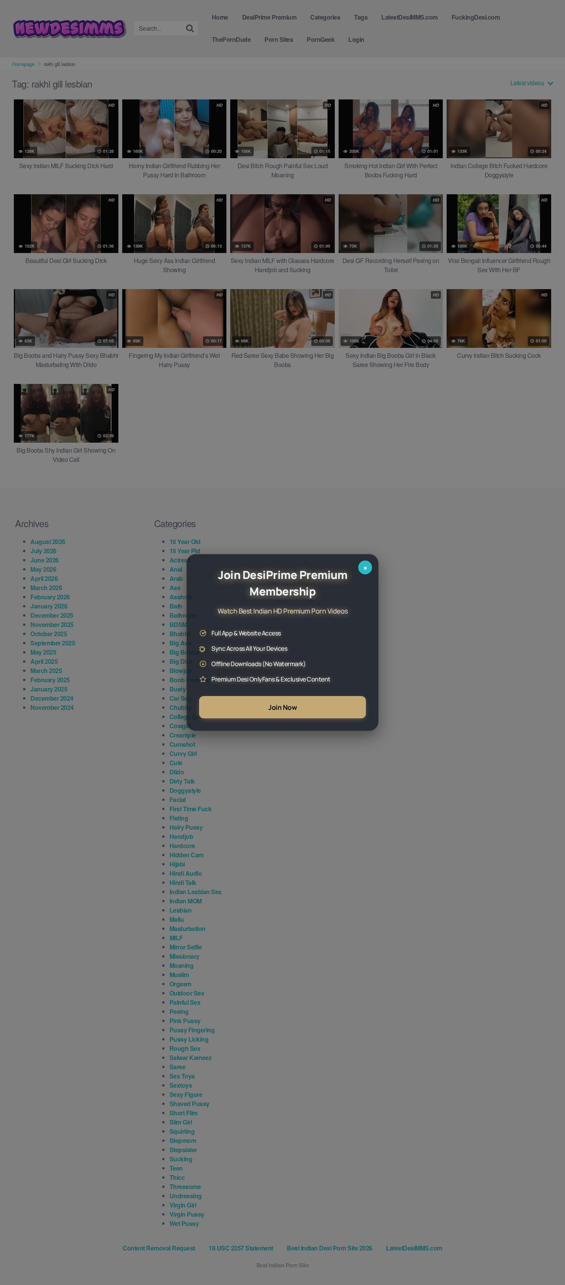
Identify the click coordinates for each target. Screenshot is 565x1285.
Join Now (282, 707)
